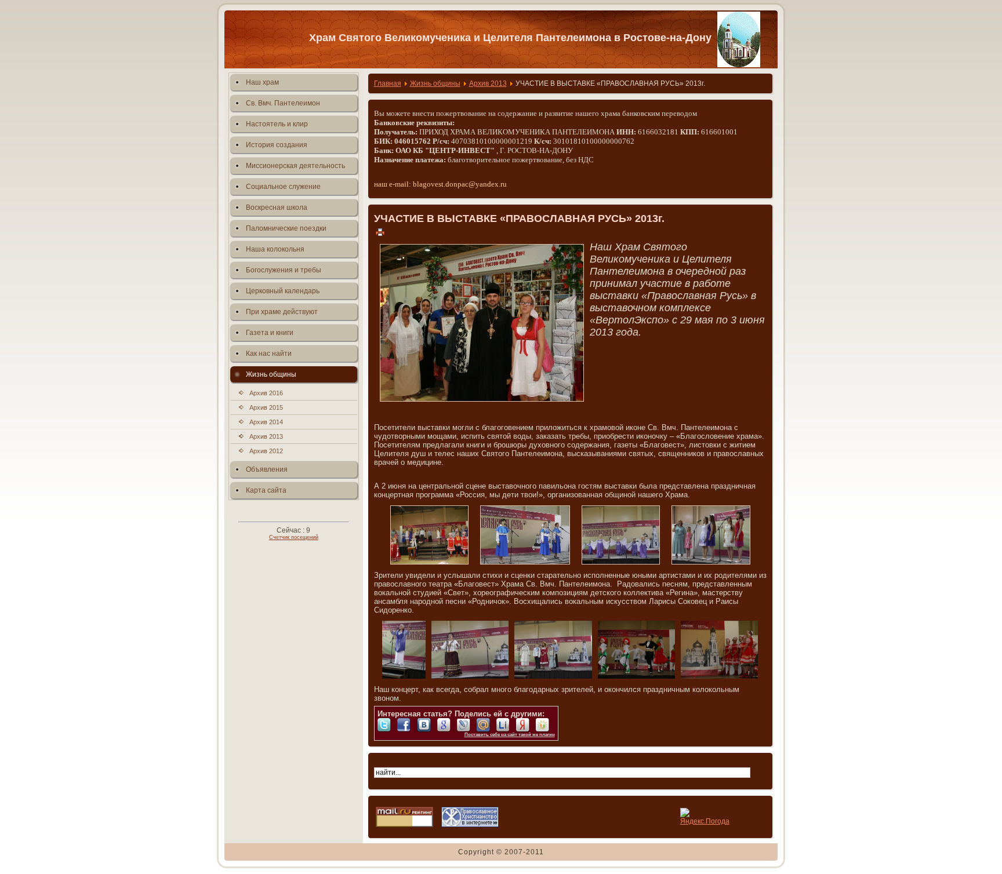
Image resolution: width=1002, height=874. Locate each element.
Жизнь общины (435, 83)
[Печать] (380, 232)
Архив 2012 (266, 450)
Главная (387, 83)
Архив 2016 (266, 392)
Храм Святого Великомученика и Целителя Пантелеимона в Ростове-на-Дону (510, 37)
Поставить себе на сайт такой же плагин (509, 734)
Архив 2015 (266, 407)
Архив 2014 (266, 421)
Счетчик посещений (293, 537)
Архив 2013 (266, 436)
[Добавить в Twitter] (387, 725)
